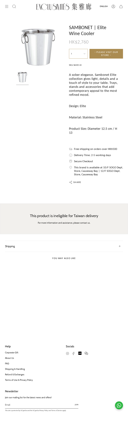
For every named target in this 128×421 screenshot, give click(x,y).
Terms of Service (56, 410)
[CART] (121, 6)
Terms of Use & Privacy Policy (19, 380)
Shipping (10, 246)
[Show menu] (6, 6)
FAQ (7, 363)
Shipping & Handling (15, 369)
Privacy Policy (43, 410)
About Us (9, 358)
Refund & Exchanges (14, 374)
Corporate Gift (11, 352)
